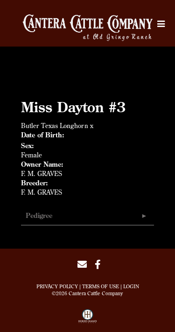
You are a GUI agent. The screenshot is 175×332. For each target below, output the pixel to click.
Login (131, 286)
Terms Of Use (100, 286)
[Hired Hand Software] (87, 319)
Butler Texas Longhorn (54, 126)
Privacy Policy (57, 286)
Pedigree (39, 215)
